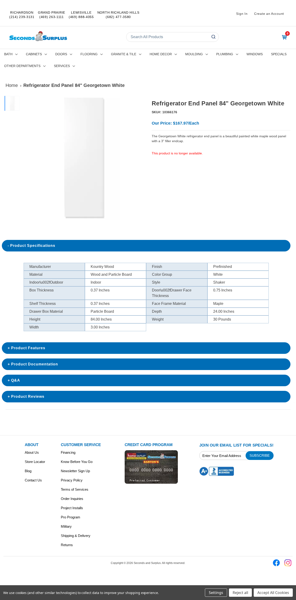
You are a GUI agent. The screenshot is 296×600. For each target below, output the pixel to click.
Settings (216, 592)
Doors (61, 54)
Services (62, 66)
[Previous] (27, 158)
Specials (279, 54)
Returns (67, 545)
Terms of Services (74, 489)
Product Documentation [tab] (34, 364)
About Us (32, 452)
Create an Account (269, 13)
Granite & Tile (123, 54)
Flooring (89, 54)
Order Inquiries (72, 499)
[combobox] (172, 37)
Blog (28, 471)
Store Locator (35, 462)
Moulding (194, 54)
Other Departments (22, 66)
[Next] (139, 158)
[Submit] (213, 37)
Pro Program (70, 517)
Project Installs (72, 508)
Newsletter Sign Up (75, 471)
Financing (68, 452)
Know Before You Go (76, 462)
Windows (255, 54)
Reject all (240, 592)
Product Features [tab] (28, 348)
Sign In (241, 13)
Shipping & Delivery (75, 536)
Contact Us (33, 480)
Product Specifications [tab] (32, 246)
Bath (8, 54)
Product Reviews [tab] (27, 396)
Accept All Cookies (273, 592)
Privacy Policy (72, 480)
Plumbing (224, 54)
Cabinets (34, 54)
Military (66, 526)
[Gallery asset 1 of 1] (83, 158)
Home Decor (161, 54)
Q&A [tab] (15, 380)
